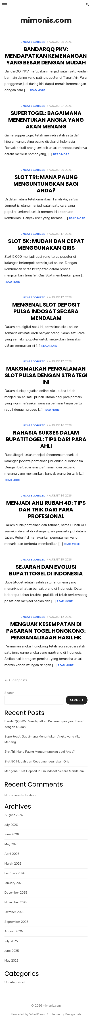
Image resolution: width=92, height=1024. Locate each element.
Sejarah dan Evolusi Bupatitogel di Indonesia (46, 570)
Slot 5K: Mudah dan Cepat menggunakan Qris (46, 244)
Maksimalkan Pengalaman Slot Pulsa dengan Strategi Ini (46, 375)
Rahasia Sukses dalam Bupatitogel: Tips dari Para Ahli (46, 439)
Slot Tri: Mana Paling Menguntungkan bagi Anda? (46, 183)
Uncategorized (33, 42)
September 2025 (16, 922)
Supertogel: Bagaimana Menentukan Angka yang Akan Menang (46, 119)
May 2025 (11, 960)
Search (9, 693)
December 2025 (15, 892)
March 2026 (12, 863)
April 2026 (11, 854)
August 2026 (13, 815)
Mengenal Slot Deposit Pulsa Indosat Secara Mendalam (46, 311)
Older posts (18, 680)
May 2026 (11, 844)
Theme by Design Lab (65, 1014)
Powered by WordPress (28, 1014)
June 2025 (11, 951)
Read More (37, 90)
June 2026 (11, 834)
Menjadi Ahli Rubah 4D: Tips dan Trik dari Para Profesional (46, 509)
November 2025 (15, 902)
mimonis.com (46, 20)
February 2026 (14, 873)
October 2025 (14, 912)
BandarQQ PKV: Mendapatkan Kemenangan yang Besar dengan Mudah (46, 55)
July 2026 (11, 825)
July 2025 (11, 941)
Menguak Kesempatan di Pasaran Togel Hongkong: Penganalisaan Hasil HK (46, 630)
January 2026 (13, 883)
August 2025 (13, 931)
